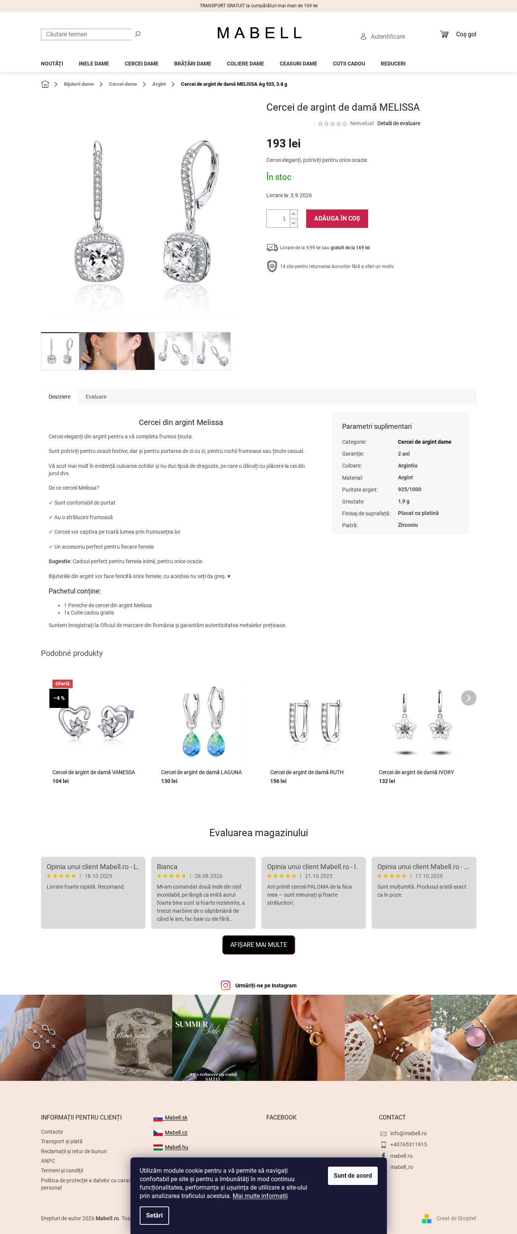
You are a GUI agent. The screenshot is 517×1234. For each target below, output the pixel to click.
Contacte (52, 1132)
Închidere (322, 290)
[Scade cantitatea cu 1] (293, 223)
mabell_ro (401, 1167)
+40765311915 (408, 1144)
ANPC (48, 1161)
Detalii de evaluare (398, 123)
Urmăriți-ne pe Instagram (266, 985)
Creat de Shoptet (456, 1218)
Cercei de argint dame (425, 442)
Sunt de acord (353, 1175)
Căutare (137, 34)
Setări (154, 1215)
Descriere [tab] (59, 397)
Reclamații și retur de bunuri (74, 1151)
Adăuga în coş (337, 218)
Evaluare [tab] (96, 397)
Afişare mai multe (258, 944)
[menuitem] (52, 61)
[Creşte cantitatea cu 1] (293, 214)
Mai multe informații (260, 1196)
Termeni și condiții (62, 1170)
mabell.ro (401, 1156)
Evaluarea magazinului (258, 832)
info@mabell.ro (408, 1133)
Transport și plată (62, 1141)
